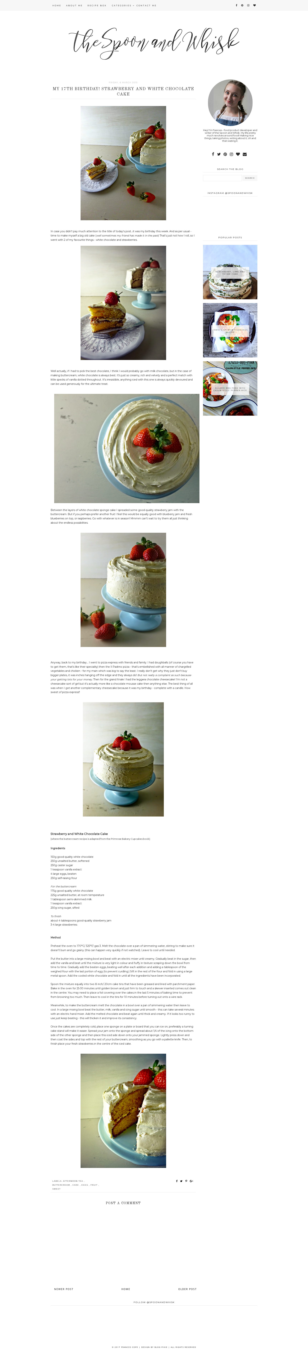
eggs (85, 1185)
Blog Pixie (161, 1347)
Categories (122, 5)
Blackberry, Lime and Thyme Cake (230, 273)
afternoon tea (73, 1181)
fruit (94, 1185)
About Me (74, 5)
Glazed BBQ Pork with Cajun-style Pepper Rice (230, 389)
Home (56, 5)
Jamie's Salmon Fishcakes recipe (230, 331)
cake (76, 1185)
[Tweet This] (182, 1181)
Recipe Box (97, 5)
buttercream (61, 1185)
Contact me (147, 5)
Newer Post (63, 1289)
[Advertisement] (230, 446)
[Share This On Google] (191, 1181)
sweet (56, 1189)
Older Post (187, 1289)
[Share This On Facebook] (177, 1181)
